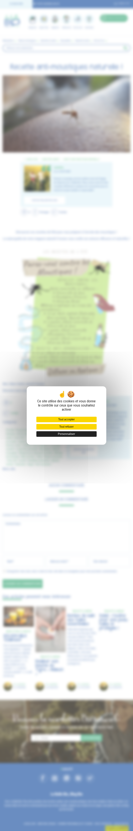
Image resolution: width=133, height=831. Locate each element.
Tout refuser (66, 426)
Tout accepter (66, 419)
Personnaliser (66, 433)
